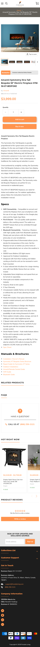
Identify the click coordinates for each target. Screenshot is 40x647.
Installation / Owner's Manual (13, 359)
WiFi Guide (7, 372)
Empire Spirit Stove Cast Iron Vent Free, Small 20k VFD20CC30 (13, 482)
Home (19, 10)
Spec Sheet (7, 347)
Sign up (30, 541)
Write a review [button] (20, 519)
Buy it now (19, 126)
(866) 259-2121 (27, 424)
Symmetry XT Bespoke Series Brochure (17, 361)
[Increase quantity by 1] (21, 112)
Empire (5, 486)
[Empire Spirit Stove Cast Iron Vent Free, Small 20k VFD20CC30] (14, 457)
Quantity (5, 107)
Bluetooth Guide (9, 374)
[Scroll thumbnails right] (37, 62)
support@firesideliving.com (14, 584)
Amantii (6, 91)
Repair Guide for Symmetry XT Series (16, 364)
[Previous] (32, 496)
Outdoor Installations (10, 367)
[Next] (36, 496)
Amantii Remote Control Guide (14, 369)
